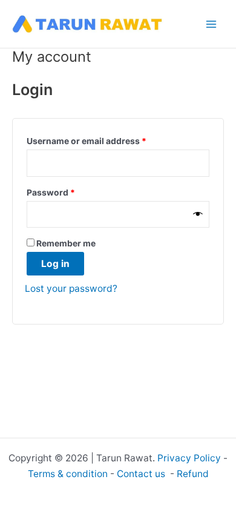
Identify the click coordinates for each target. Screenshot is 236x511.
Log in (55, 263)
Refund (193, 474)
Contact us (142, 474)
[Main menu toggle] (211, 24)
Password (69, 191)
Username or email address (105, 140)
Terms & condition (68, 474)
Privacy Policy (189, 458)
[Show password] (198, 214)
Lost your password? (71, 288)
